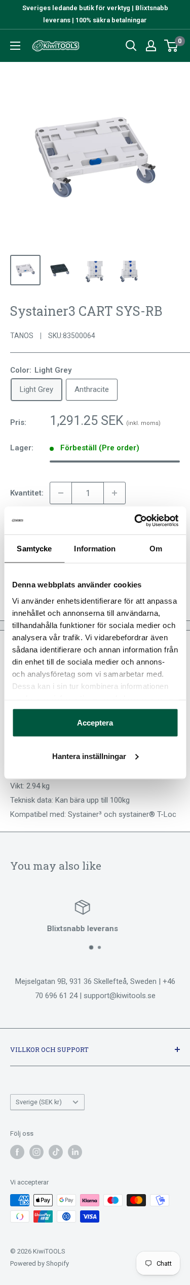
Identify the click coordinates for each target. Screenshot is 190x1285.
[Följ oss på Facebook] (17, 1152)
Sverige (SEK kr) (39, 1102)
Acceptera (95, 722)
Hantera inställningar (89, 755)
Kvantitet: (27, 493)
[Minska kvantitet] (60, 493)
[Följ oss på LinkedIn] (75, 1152)
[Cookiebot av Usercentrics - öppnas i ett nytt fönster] (135, 520)
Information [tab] (95, 548)
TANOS (21, 336)
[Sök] (131, 45)
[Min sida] (151, 45)
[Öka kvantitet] (114, 493)
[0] (171, 46)
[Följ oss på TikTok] (56, 1152)
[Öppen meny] (15, 46)
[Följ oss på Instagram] (36, 1152)
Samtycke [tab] (34, 548)
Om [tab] (155, 548)
